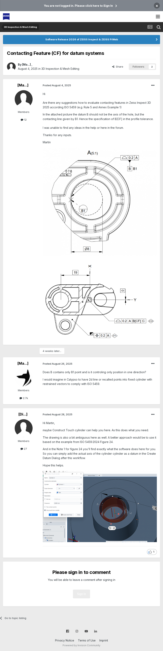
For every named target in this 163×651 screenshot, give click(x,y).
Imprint (103, 640)
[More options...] (153, 85)
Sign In (81, 594)
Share (118, 66)
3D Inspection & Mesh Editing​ (60, 68)
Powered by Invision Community (81, 645)
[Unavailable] (100, 506)
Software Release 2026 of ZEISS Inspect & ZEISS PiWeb (81, 39)
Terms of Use (87, 640)
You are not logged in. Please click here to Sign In (78, 5)
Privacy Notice (64, 640)
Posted (57, 85)
